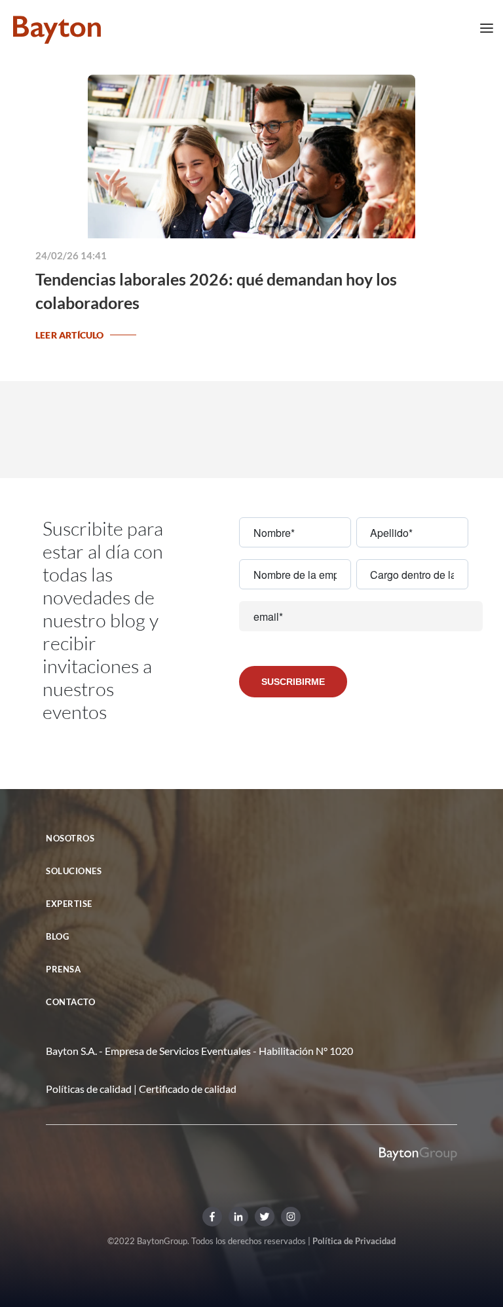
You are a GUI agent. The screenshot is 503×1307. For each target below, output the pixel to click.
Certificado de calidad (187, 1088)
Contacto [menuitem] (70, 1002)
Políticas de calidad (89, 1088)
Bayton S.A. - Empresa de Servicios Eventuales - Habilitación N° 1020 (199, 1050)
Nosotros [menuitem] (70, 838)
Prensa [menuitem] (63, 969)
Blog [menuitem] (57, 936)
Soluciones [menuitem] (74, 871)
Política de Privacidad (354, 1241)
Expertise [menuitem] (69, 903)
